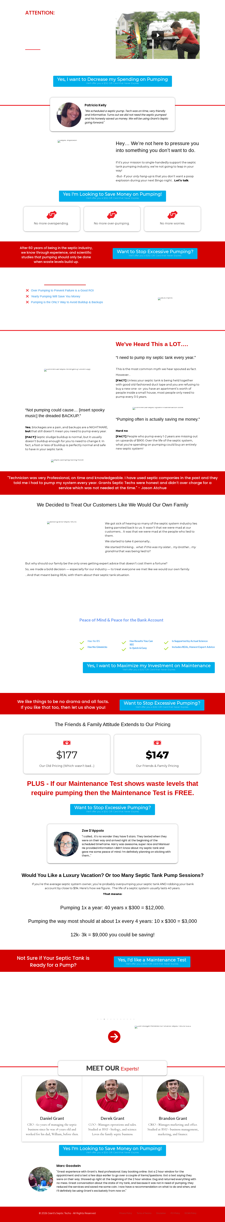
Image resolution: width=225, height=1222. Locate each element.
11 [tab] (130, 1019)
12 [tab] (134, 1019)
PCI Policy (175, 1213)
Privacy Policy (125, 1213)
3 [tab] (104, 1019)
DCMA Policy (190, 1213)
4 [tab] (107, 1019)
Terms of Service (144, 1213)
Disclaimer (161, 1213)
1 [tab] (97, 1019)
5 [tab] (110, 1019)
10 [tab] (127, 1019)
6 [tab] (114, 1019)
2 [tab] (101, 1019)
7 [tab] (117, 1019)
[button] (112, 81)
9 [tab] (124, 1019)
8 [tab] (120, 1019)
